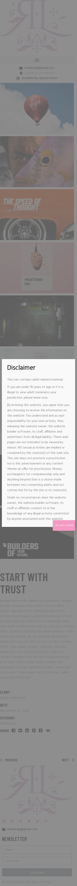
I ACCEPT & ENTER (64, 525)
